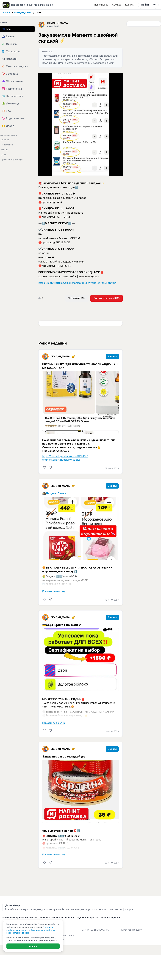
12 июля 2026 (112, 468)
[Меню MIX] (154, 4)
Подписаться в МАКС (106, 298)
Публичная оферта (88, 917)
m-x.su (6, 12)
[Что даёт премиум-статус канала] (73, 356)
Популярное (101, 4)
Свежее (116, 4)
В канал (112, 356)
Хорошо (33, 946)
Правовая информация (12, 159)
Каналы (129, 4)
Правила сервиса (110, 917)
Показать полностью (53, 591)
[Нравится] (44, 467)
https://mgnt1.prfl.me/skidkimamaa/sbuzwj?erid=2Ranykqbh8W (77, 282)
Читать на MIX (76, 298)
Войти (145, 4)
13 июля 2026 (112, 600)
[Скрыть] (50, 467)
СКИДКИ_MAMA (22, 12)
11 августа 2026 (111, 731)
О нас (3, 154)
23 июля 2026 (112, 863)
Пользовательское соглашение (57, 917)
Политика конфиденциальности (20, 917)
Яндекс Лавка (56, 493)
